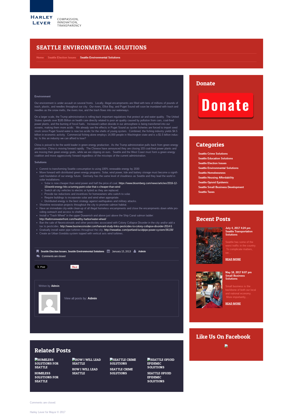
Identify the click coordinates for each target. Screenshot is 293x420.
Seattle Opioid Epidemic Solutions (159, 377)
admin (142, 251)
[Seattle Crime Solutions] (125, 361)
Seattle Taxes (206, 191)
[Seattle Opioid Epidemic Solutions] (163, 363)
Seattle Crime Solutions (121, 371)
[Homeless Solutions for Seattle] (50, 363)
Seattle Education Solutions (215, 158)
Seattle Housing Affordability (216, 177)
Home (97, 11)
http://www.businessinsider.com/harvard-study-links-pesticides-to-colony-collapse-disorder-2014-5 (116, 226)
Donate (159, 11)
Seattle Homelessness (211, 172)
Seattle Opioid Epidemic (213, 182)
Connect (142, 11)
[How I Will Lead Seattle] (88, 361)
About (111, 11)
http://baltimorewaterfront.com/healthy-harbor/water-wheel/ (72, 219)
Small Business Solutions (235, 277)
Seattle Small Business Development (221, 187)
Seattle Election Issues (62, 57)
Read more (233, 259)
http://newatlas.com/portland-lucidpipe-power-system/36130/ (138, 229)
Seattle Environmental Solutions (86, 251)
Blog (126, 11)
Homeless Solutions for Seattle (46, 377)
